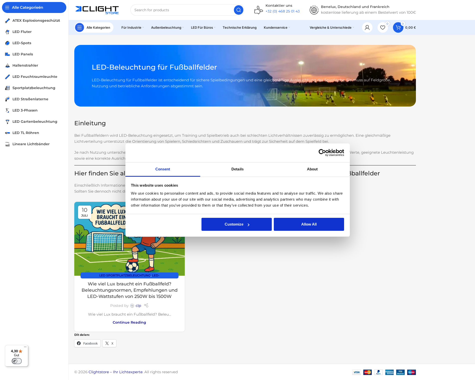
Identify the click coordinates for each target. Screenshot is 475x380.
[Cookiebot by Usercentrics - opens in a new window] (322, 152)
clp (138, 305)
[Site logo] (97, 9)
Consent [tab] (162, 169)
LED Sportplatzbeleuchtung (125, 275)
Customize (234, 224)
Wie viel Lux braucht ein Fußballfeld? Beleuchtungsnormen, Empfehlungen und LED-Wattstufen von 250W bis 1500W (130, 290)
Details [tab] (237, 169)
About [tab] (312, 169)
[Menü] (25, 348)
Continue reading (129, 322)
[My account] (367, 27)
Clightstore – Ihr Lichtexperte (116, 372)
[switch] (17, 361)
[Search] (238, 10)
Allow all (309, 224)
